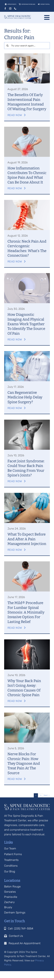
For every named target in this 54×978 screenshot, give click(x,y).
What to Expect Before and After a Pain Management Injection (26, 539)
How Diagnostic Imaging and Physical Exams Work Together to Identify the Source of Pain (26, 323)
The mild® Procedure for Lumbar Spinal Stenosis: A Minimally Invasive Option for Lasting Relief (25, 612)
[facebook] (5, 8)
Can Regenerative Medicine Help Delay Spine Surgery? (24, 397)
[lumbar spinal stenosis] (27, 562)
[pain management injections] (27, 494)
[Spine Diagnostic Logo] (17, 16)
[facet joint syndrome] (27, 421)
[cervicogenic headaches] (27, 201)
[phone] (15, 8)
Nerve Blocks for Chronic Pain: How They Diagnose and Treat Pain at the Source (23, 763)
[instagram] (10, 8)
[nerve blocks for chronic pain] (27, 714)
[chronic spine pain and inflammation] (27, 128)
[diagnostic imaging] (27, 274)
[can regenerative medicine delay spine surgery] (27, 352)
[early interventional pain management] (27, 54)
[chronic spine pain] (27, 640)
